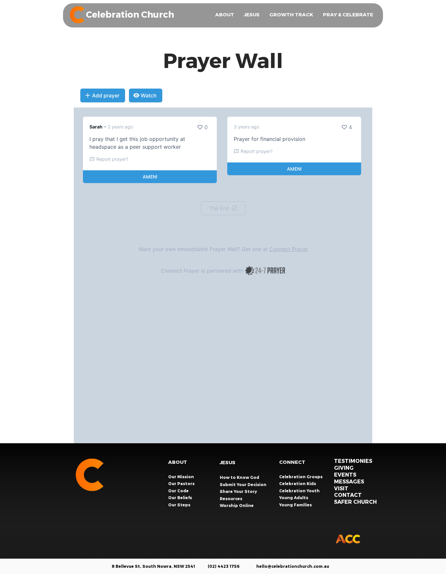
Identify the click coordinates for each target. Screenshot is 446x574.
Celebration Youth (300, 490)
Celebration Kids (298, 483)
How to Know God (239, 477)
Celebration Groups (301, 476)
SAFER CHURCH (355, 501)
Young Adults (294, 497)
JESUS (227, 462)
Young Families (296, 504)
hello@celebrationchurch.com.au (292, 566)
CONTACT (348, 495)
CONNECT (292, 462)
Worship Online (237, 505)
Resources (231, 498)
